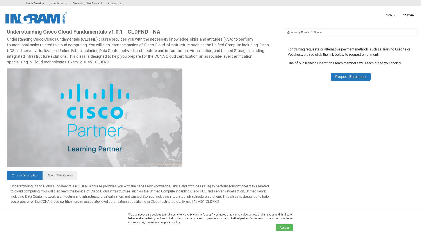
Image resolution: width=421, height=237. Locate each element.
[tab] (25, 175)
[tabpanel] (140, 196)
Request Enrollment (350, 77)
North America (35, 3)
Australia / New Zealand (87, 3)
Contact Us (115, 3)
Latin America (58, 3)
